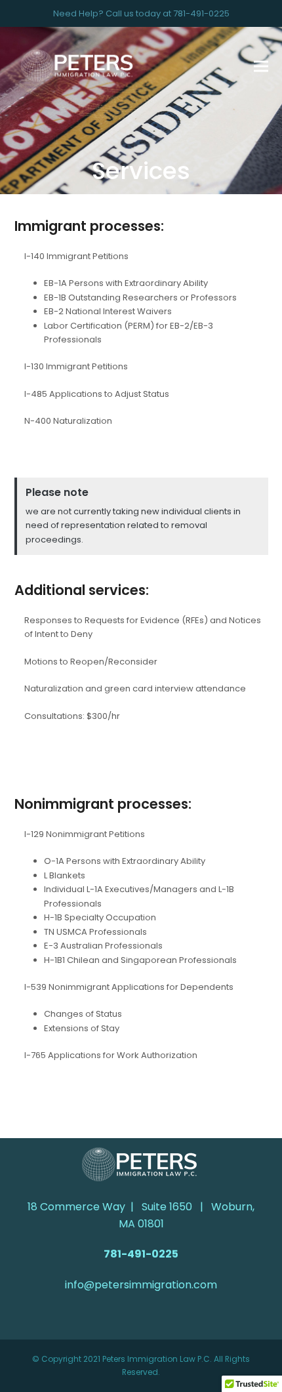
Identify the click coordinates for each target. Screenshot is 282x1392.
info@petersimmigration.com (141, 1284)
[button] (261, 66)
